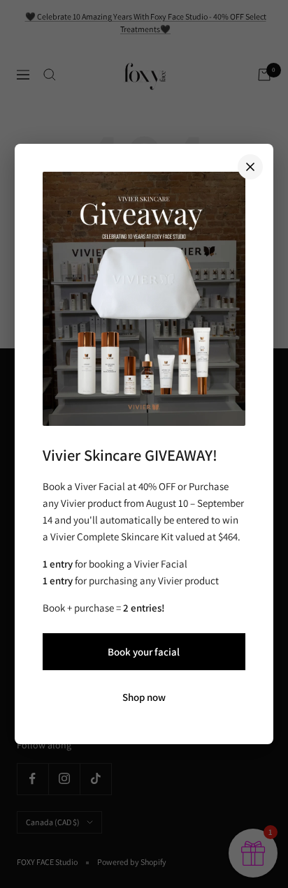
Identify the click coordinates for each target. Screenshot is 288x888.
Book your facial (144, 651)
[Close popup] (250, 166)
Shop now (144, 697)
